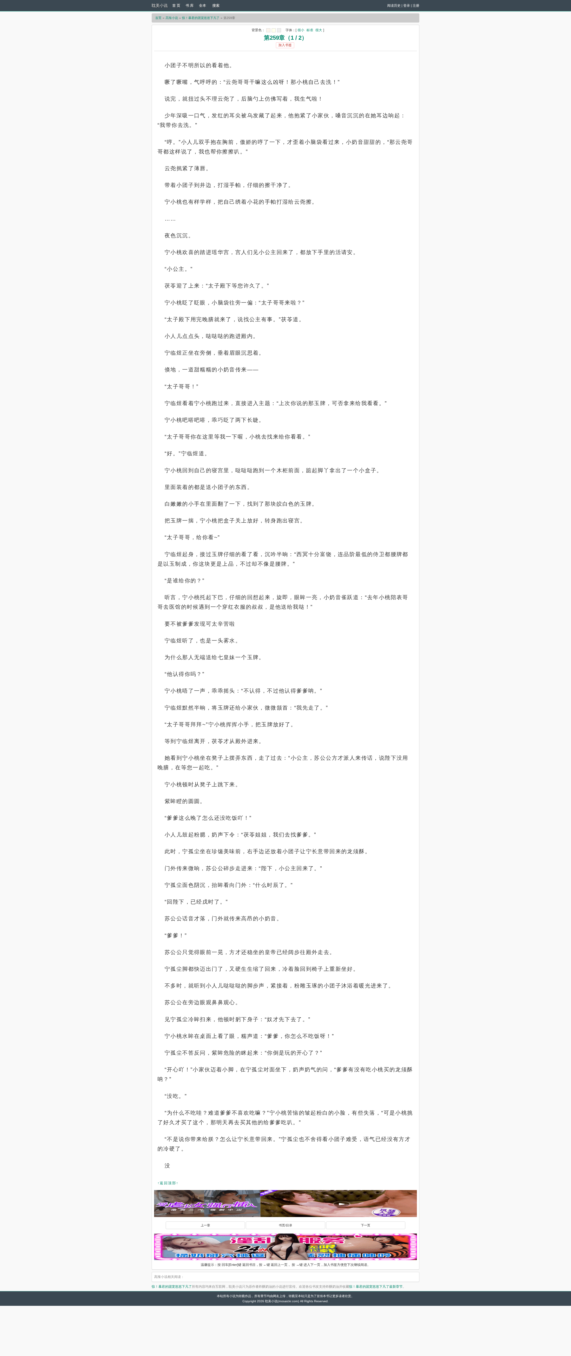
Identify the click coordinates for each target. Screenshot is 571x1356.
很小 (301, 30)
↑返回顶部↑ (167, 1183)
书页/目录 (285, 1225)
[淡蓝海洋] (268, 30)
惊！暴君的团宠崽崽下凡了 (200, 18)
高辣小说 (172, 18)
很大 (318, 30)
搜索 (215, 5)
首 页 (176, 5)
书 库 (190, 5)
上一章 (205, 1225)
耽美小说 (160, 5)
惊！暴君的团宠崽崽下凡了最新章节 (376, 1286)
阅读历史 (394, 5)
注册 (416, 5)
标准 (309, 30)
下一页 (365, 1225)
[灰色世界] (279, 30)
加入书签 (285, 45)
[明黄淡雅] (274, 30)
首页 (158, 18)
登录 (406, 5)
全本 (202, 5)
